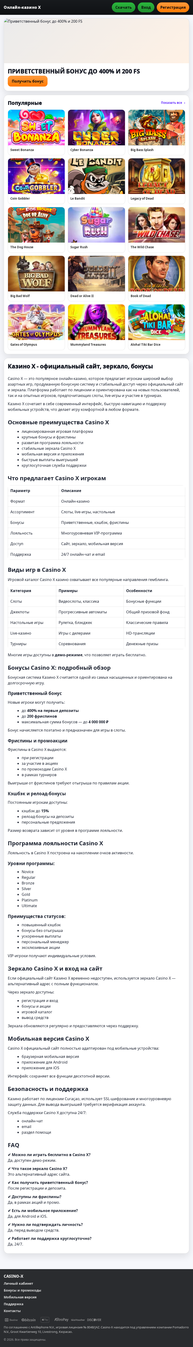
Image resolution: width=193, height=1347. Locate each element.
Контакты (12, 1311)
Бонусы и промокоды (22, 1290)
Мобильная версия (20, 1297)
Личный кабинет (18, 1283)
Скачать (123, 7)
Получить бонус (28, 81)
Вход (146, 7)
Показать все (173, 103)
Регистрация (173, 7)
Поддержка (13, 1304)
